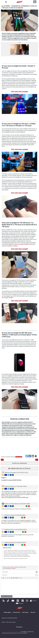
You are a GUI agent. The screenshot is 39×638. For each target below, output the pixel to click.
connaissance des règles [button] (10, 568)
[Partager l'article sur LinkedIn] (33, 456)
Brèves (18, 631)
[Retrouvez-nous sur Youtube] (13, 600)
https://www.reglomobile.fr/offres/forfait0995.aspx (14, 497)
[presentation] (2, 578)
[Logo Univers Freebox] (19, 2)
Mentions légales (7, 612)
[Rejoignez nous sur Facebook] (23, 600)
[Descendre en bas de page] (11, 475)
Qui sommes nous (16, 612)
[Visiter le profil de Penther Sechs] (3, 503)
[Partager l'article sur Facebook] (30, 456)
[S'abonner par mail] (36, 456)
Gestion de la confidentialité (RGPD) (9, 617)
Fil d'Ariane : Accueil (6, 631)
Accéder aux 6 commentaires (19, 463)
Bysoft (12, 542)
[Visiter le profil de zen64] (3, 515)
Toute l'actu (13, 631)
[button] (2, 578)
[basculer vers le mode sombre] (6, 2)
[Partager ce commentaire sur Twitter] (8, 475)
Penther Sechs (14, 503)
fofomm (12, 529)
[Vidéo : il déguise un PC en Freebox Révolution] (36, 460)
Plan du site (32, 612)
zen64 (12, 515)
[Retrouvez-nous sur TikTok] (8, 600)
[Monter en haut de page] (13, 475)
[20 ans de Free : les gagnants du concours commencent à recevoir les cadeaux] (2, 460)
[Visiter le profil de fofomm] (3, 529)
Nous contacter (25, 612)
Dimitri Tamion (19, 456)
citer (6, 475)
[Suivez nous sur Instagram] (27, 600)
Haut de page (19, 626)
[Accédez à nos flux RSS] (3, 600)
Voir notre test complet (19, 92)
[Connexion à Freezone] (34, 1)
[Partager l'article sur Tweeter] (27, 456)
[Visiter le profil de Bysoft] (3, 542)
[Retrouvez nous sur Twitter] (18, 600)
